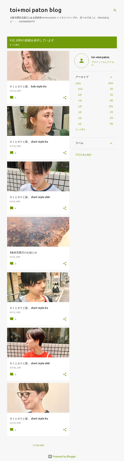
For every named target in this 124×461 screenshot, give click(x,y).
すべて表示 (14, 45)
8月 (80, 94)
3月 (80, 112)
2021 (78, 83)
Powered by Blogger (64, 456)
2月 (80, 118)
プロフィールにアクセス (102, 63)
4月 (80, 106)
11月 (80, 89)
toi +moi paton (100, 57)
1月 (80, 123)
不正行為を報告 (83, 154)
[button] (65, 98)
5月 (80, 100)
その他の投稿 (38, 445)
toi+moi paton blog (36, 9)
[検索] (115, 10)
